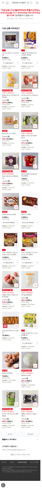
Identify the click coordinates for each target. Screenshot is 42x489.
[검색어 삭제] (27, 3)
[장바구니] (37, 3)
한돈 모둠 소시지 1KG (9, 133)
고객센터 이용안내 (9, 446)
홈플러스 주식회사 (9, 439)
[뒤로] (3, 3)
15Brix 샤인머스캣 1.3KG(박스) (29, 136)
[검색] (31, 3)
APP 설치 (30, 434)
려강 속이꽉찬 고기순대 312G (10, 54)
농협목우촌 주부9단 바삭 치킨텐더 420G (29, 54)
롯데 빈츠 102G (26, 214)
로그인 (10, 434)
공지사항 (4, 462)
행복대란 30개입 (7, 373)
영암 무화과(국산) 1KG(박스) (10, 177)
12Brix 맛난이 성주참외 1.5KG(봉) (10, 96)
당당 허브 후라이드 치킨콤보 (10, 331)
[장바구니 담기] (16, 46)
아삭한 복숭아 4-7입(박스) (29, 95)
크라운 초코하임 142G (9, 214)
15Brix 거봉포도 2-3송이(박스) (29, 415)
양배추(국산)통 (26, 375)
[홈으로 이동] (7, 3)
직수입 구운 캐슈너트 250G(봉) (10, 415)
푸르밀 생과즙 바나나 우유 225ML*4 (29, 334)
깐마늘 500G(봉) (26, 295)
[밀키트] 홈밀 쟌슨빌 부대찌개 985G (29, 175)
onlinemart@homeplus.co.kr (16, 450)
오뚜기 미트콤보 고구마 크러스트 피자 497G (29, 253)
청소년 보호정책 (34, 462)
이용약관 (12, 462)
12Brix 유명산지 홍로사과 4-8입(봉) (10, 296)
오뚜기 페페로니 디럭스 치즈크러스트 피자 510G (10, 253)
